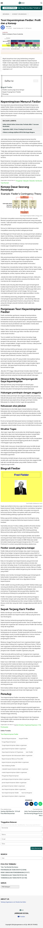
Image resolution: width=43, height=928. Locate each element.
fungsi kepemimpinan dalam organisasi (14, 745)
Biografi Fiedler (6, 87)
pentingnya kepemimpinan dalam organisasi (16, 779)
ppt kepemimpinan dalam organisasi (13, 786)
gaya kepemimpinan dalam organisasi (14, 748)
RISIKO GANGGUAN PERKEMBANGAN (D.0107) (15, 872)
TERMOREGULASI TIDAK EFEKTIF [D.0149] (14, 875)
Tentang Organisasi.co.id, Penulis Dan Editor (13, 902)
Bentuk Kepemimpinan (9, 738)
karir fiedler (29, 752)
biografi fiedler (23, 738)
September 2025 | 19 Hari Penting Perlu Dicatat (17, 129)
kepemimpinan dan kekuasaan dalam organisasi (17, 755)
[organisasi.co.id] (21, 3)
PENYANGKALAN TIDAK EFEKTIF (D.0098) (13, 870)
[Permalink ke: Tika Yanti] (3, 27)
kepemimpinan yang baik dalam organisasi (15, 762)
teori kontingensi (27, 793)
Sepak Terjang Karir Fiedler (11, 92)
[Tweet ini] (31, 804)
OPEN (35, 81)
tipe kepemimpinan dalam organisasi (13, 796)
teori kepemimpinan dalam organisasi (14, 789)
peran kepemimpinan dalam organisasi (14, 782)
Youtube (22, 916)
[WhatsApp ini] (40, 804)
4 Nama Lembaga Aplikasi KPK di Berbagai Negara (19, 132)
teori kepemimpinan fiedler (10, 793)
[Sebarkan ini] (27, 804)
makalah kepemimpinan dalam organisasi (15, 769)
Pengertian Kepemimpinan (10, 776)
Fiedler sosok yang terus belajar (13, 90)
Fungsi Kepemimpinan (9, 742)
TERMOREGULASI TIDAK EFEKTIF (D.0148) (14, 878)
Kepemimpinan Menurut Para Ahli (12, 759)
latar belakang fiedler (8, 765)
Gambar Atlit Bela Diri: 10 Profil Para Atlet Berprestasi (10, 811)
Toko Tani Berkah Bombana (9, 867)
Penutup (5, 94)
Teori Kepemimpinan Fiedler (9, 734)
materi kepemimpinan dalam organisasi (14, 772)
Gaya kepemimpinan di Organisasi (12, 752)
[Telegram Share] (36, 804)
